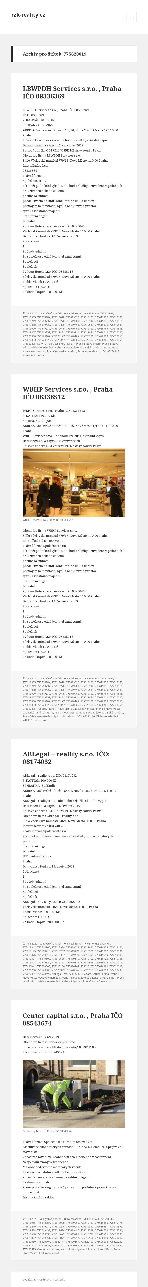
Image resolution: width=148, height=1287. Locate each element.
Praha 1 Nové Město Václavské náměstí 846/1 (88, 977)
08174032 (93, 943)
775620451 (115, 340)
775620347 (58, 340)
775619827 (29, 332)
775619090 (72, 317)
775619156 (101, 317)
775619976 (86, 332)
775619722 (86, 328)
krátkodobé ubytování (74, 1249)
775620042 (115, 332)
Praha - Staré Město (100, 1249)
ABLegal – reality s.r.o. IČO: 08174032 (66, 758)
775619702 (72, 328)
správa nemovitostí (34, 355)
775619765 (101, 328)
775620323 (43, 340)
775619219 (29, 321)
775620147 (58, 336)
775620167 (72, 336)
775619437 (43, 324)
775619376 (115, 321)
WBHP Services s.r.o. (34, 720)
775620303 (29, 340)
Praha (105, 974)
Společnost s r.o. (101, 981)
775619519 (86, 324)
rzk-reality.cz (28, 14)
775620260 (115, 336)
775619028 (58, 317)
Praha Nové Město (66, 712)
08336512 (93, 678)
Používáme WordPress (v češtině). (44, 1279)
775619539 (101, 324)
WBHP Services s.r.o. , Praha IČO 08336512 (68, 393)
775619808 (115, 328)
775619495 (72, 324)
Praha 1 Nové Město (88, 343)
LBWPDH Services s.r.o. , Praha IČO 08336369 (72, 92)
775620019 (101, 332)
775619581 (115, 324)
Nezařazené (74, 313)
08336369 (93, 313)
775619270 (58, 321)
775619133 (86, 317)
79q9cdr (41, 708)
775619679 (58, 328)
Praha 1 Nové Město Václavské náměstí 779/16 (82, 347)
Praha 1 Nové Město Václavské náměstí (71, 708)
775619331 (101, 321)
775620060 (29, 336)
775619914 (72, 332)
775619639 (43, 328)
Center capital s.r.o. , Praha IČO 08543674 (73, 1019)
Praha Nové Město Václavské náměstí (101, 712)
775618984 (43, 317)
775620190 (86, 336)
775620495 (29, 343)
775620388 (86, 340)
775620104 (43, 336)
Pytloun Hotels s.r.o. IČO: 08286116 (98, 351)
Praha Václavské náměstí (61, 351)
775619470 (58, 324)
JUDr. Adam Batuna (89, 974)
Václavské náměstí (107, 716)
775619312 (86, 321)
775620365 (72, 340)
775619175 (115, 317)
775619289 (72, 321)
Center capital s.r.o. (48, 1249)
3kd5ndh (105, 943)
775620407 (101, 340)
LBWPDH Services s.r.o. (50, 343)
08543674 (93, 1219)
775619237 (43, 321)
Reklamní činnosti (49, 1253)
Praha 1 (70, 343)
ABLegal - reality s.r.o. (64, 974)
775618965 (29, 317)
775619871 (58, 332)
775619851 (43, 332)
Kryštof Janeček (52, 313)
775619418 (29, 324)
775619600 (29, 328)
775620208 (101, 336)
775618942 (106, 313)
